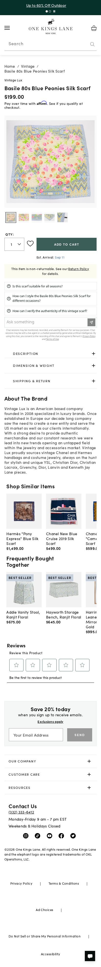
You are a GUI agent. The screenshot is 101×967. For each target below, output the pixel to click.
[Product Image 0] (10, 217)
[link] (50, 353)
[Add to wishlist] (30, 243)
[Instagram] (27, 835)
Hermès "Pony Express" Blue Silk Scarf (22, 538)
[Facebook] (62, 835)
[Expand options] (93, 353)
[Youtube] (50, 835)
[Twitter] (74, 835)
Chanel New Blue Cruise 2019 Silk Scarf (61, 538)
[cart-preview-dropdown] (94, 28)
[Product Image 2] (36, 217)
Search (16, 43)
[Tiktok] (38, 835)
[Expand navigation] (10, 28)
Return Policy (78, 268)
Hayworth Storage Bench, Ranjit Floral (63, 614)
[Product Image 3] (49, 217)
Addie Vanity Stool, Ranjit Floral (23, 614)
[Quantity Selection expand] (19, 244)
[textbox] (14, 244)
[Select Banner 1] (50, 11)
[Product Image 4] (62, 217)
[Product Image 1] (23, 217)
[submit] (92, 44)
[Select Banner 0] (47, 11)
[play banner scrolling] (54, 11)
